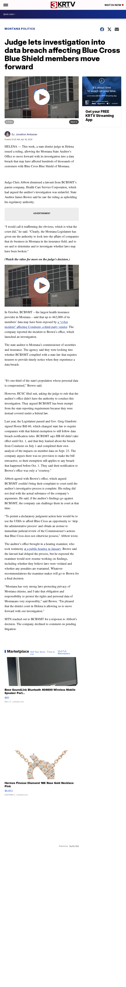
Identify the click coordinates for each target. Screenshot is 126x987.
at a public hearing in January (42, 549)
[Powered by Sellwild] (74, 846)
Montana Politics (20, 28)
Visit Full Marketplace (64, 652)
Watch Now (113, 5)
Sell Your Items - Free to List (42, 653)
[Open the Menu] (5, 5)
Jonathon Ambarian (26, 134)
